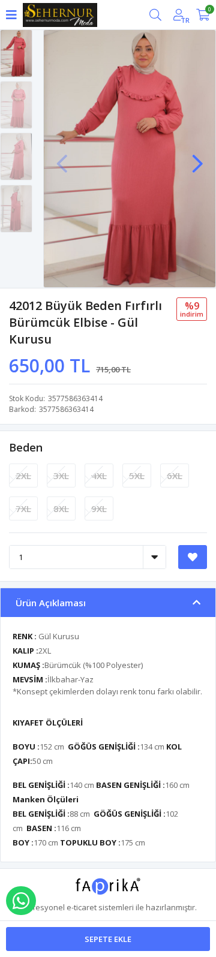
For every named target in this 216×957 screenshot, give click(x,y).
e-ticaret (82, 907)
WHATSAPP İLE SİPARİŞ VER (21, 900)
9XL (99, 508)
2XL (23, 475)
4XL (99, 475)
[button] (197, 158)
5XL (137, 475)
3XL (61, 475)
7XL (23, 508)
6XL (174, 475)
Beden (26, 447)
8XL (61, 508)
